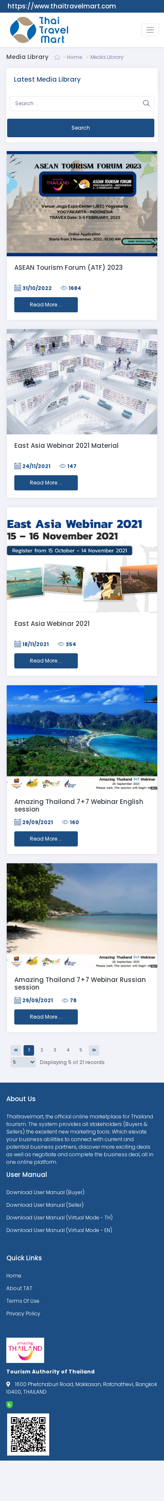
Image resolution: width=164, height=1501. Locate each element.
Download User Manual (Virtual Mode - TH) (59, 1217)
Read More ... (46, 304)
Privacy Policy (23, 1313)
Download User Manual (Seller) (45, 1204)
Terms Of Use (23, 1300)
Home (74, 57)
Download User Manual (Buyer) (45, 1192)
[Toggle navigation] (150, 30)
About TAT (19, 1288)
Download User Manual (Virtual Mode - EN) (59, 1230)
